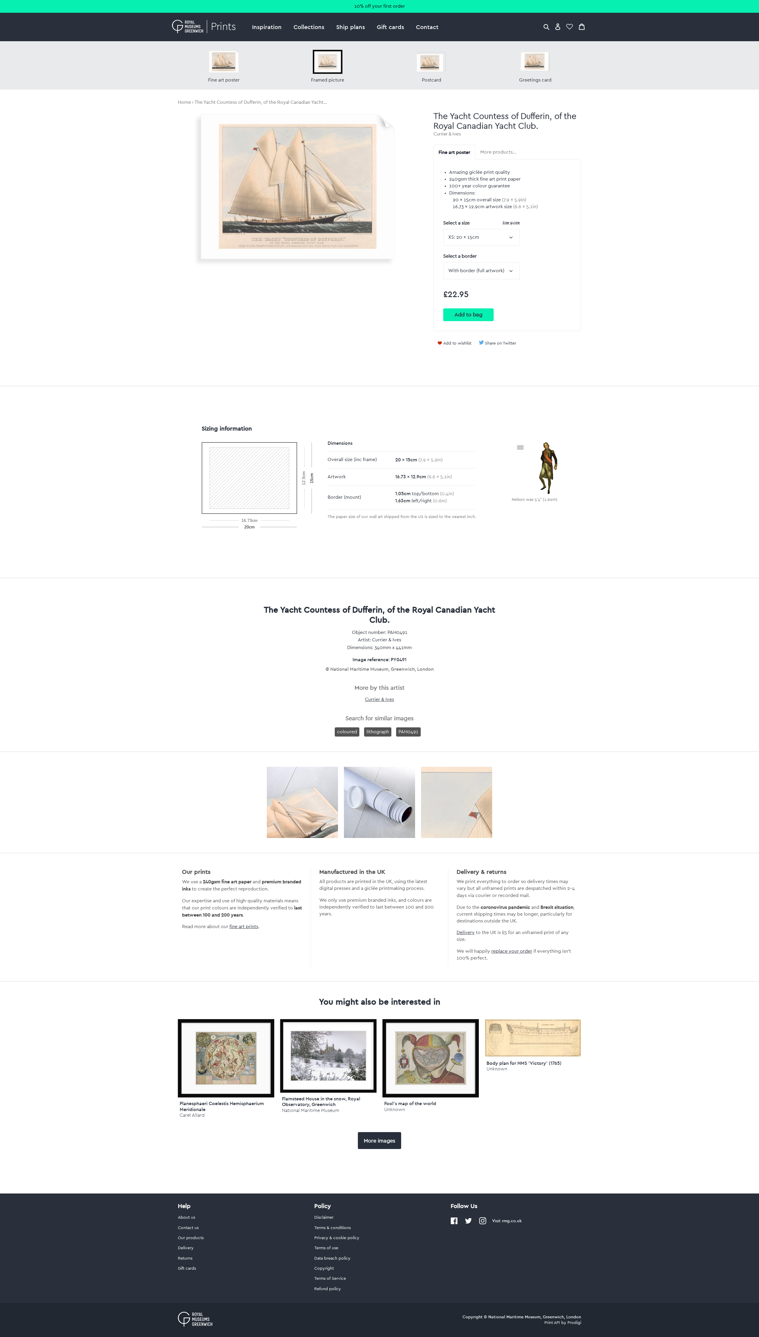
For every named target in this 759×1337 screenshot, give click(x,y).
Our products (191, 1238)
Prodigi (574, 1323)
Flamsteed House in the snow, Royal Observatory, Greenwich (321, 1101)
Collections (309, 27)
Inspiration (267, 27)
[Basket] (581, 27)
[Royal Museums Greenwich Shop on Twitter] (468, 1223)
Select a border (460, 256)
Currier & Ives (446, 134)
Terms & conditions (332, 1228)
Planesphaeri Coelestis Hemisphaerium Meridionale (222, 1106)
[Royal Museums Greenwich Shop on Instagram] (482, 1223)
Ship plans (350, 27)
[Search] (546, 27)
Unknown (394, 1109)
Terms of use (326, 1248)
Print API (552, 1323)
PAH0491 (408, 731)
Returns (185, 1258)
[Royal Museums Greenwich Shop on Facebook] (454, 1223)
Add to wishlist (457, 343)
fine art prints (243, 926)
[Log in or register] (558, 27)
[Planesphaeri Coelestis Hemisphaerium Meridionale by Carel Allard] (226, 1058)
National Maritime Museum (310, 1110)
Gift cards (390, 27)
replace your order (511, 951)
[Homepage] (205, 27)
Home (184, 102)
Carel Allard (192, 1115)
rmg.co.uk (512, 1220)
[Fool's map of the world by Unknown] (430, 1058)
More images (379, 1140)
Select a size (481, 222)
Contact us (188, 1228)
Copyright (324, 1268)
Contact (427, 27)
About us (186, 1217)
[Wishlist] (569, 27)
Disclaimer (324, 1217)
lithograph (377, 731)
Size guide (511, 222)
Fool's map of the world (410, 1103)
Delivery (466, 932)
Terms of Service (330, 1279)
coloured (347, 731)
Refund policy (327, 1289)
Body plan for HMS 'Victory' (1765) (524, 1063)
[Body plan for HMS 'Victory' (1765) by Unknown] (533, 1055)
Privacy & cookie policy (336, 1238)
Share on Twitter (500, 343)
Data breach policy (332, 1258)
